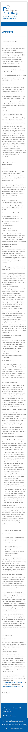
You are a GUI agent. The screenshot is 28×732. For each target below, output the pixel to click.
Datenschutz (7, 32)
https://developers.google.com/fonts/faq (12, 682)
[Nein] (26, 725)
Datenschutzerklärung (17, 728)
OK (6, 728)
